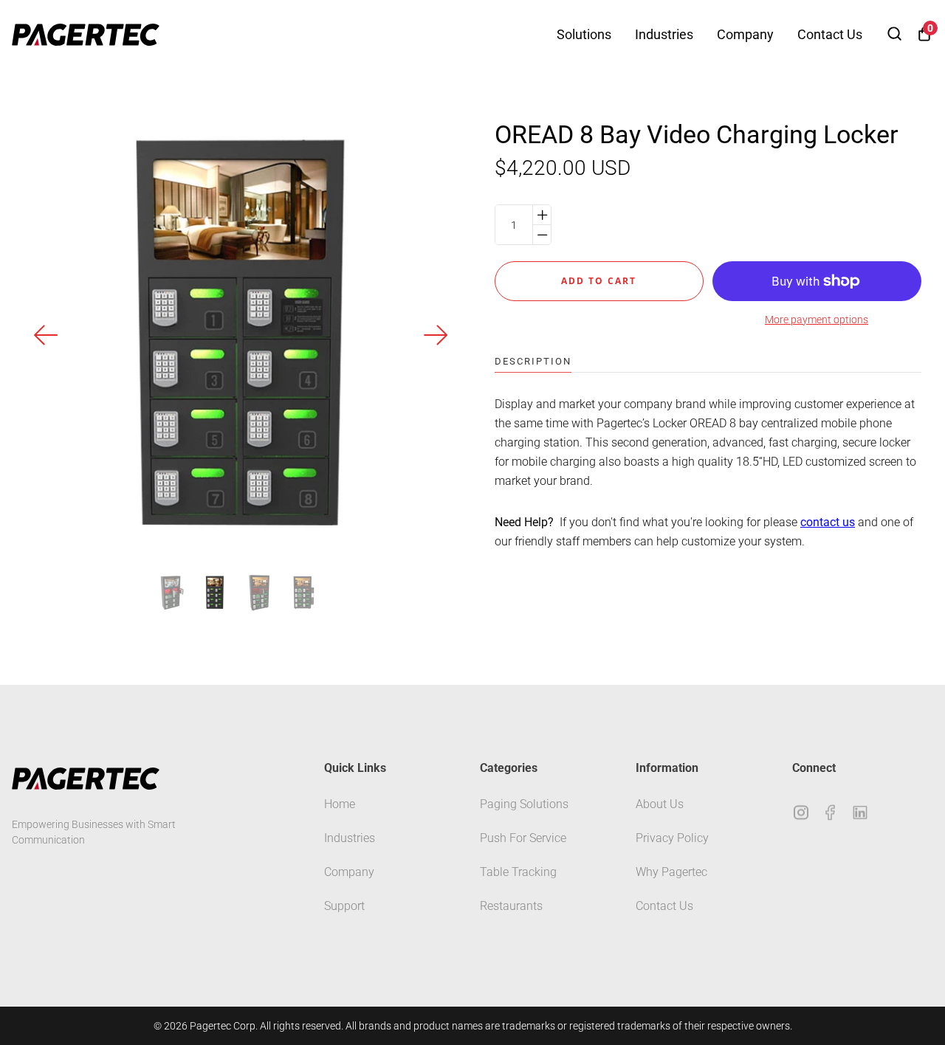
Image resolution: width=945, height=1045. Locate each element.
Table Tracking (518, 872)
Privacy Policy (672, 838)
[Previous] (46, 335)
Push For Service (523, 838)
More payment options (816, 319)
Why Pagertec (671, 872)
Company (745, 34)
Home (339, 804)
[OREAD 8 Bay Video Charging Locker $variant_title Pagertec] (170, 592)
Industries (664, 34)
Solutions (584, 34)
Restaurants (511, 906)
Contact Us (829, 34)
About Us (660, 804)
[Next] (435, 335)
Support (344, 906)
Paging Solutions (524, 804)
